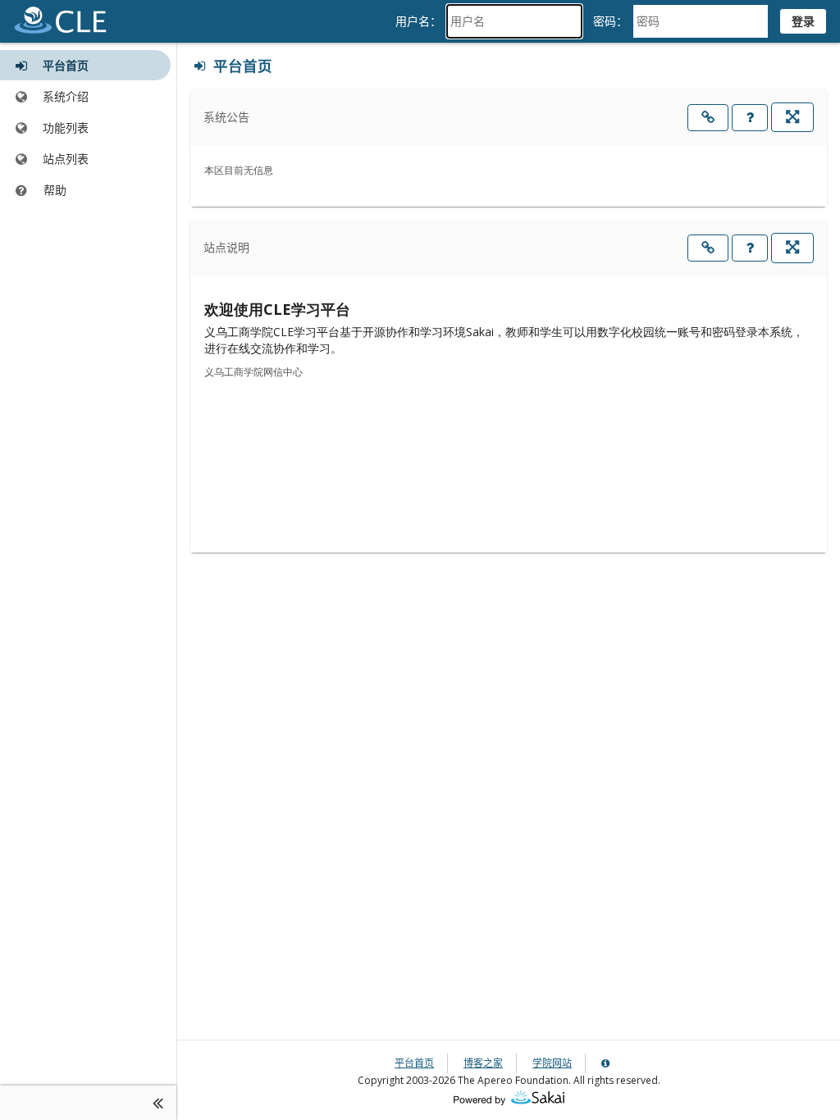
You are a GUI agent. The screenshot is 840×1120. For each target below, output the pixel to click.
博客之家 (483, 1063)
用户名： (418, 21)
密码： (610, 21)
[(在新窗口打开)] (509, 1097)
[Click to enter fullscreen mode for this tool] (792, 117)
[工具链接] (707, 117)
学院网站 (552, 1063)
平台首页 (414, 1063)
